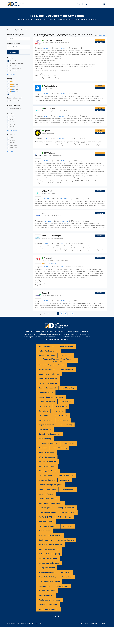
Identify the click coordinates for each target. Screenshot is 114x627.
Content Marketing (46, 392)
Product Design (44, 531)
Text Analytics (67, 577)
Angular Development (47, 356)
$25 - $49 (12, 140)
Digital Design (63, 420)
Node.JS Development (66, 508)
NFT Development (45, 508)
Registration (88, 4)
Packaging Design (68, 512)
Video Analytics (44, 586)
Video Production (62, 586)
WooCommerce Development (49, 600)
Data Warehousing (45, 420)
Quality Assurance (45, 540)
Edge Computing (66, 425)
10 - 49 (12, 122)
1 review (53, 263)
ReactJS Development (66, 540)
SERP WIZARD (49, 153)
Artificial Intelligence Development (51, 365)
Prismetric (48, 258)
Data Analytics (65, 402)
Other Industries (15, 61)
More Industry (11, 74)
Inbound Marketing (60, 448)
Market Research (68, 489)
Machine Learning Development (50, 485)
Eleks (44, 213)
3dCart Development (46, 346)
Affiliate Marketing (67, 346)
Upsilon (47, 130)
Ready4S (45, 293)
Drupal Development (46, 425)
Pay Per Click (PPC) (45, 517)
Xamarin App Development (49, 609)
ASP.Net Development (47, 369)
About (86, 623)
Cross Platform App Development (51, 397)
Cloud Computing (68, 388)
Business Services (15, 66)
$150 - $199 (13, 148)
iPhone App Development (48, 471)
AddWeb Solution (51, 86)
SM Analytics (65, 572)
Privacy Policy (94, 623)
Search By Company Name (15, 35)
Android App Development (48, 351)
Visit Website (100, 42)
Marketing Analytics (46, 494)
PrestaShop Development (48, 526)
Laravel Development (47, 480)
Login (79, 4)
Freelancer (13, 117)
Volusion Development (47, 591)
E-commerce (13, 71)
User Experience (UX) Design (49, 581)
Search (14, 52)
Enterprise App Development (49, 434)
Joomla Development (65, 475)
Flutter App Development (48, 443)
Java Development (45, 475)
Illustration (43, 448)
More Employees (12, 130)
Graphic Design (68, 443)
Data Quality (58, 411)
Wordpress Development (48, 605)
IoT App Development (47, 457)
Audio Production (67, 369)
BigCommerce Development (49, 374)
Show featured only (16, 101)
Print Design (67, 526)
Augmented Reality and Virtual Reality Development (57, 360)
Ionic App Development (47, 462)
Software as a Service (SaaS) (49, 554)
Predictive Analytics (46, 522)
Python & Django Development (50, 535)
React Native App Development (50, 545)
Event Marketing (45, 439)
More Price (10, 151)
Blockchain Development (48, 379)
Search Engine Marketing (48, 558)
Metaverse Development (48, 499)
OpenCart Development (47, 512)
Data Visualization (60, 416)
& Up (17, 84)
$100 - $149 (13, 145)
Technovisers (49, 108)
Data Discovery (44, 406)
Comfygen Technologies (54, 40)
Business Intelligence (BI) (48, 383)
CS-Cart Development (47, 402)
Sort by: (100, 35)
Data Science (43, 416)
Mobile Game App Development (50, 503)
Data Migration (61, 406)
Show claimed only (15, 108)
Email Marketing (45, 429)
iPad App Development (47, 466)
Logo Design (64, 480)
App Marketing (66, 356)
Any (11, 94)
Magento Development (47, 489)
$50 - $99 (12, 143)
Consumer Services (15, 68)
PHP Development (64, 517)
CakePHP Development (47, 388)
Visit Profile (100, 191)
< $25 (11, 138)
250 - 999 (12, 127)
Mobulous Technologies (52, 236)
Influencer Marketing (46, 452)
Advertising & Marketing (17, 63)
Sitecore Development (47, 572)
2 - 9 (11, 119)
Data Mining (43, 411)
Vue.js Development (46, 595)
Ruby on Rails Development (49, 549)
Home (9, 30)
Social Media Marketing (47, 577)
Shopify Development (47, 568)
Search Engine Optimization (49, 563)
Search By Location (13, 43)
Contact (103, 623)
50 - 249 (12, 124)
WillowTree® (47, 191)
